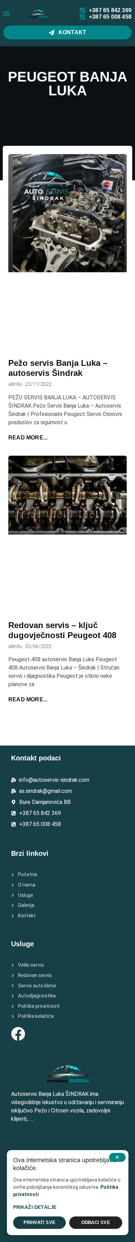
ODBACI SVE (95, 1222)
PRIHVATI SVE (39, 1222)
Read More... (27, 437)
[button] (6, 13)
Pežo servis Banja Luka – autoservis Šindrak (57, 368)
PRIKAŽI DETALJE (35, 1207)
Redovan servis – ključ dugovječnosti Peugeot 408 (62, 630)
